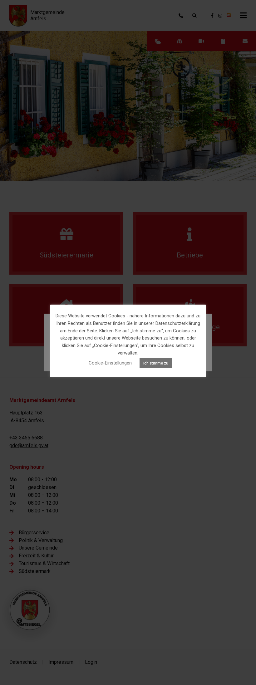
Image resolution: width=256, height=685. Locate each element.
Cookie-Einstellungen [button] (110, 363)
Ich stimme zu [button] (155, 363)
